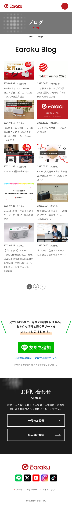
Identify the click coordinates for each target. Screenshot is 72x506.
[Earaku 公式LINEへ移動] (18, 479)
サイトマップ (48, 489)
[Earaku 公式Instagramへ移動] (44, 479)
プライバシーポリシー (26, 489)
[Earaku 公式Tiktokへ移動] (53, 479)
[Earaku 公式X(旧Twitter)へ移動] (27, 479)
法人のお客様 (36, 435)
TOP (31, 36)
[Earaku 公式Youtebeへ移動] (36, 479)
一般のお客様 (36, 420)
